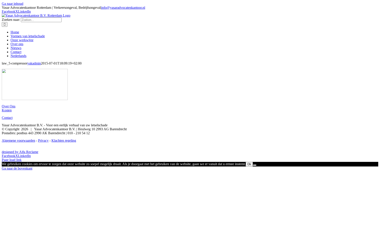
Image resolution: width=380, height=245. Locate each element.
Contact (7, 118)
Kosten (7, 110)
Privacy (43, 140)
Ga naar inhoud (12, 3)
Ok (249, 164)
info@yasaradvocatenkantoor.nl (123, 7)
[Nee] (254, 165)
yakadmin (34, 63)
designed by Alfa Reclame (20, 152)
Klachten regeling (63, 140)
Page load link (12, 160)
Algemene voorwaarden (18, 140)
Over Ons (8, 106)
